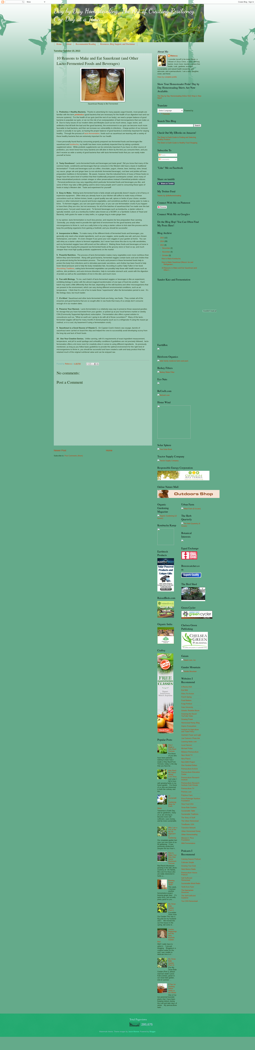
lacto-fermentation (92, 133)
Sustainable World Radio (190, 883)
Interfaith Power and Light (191, 735)
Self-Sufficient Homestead (186, 879)
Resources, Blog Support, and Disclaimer (117, 44)
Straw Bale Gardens (189, 807)
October (165, 255)
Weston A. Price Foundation (187, 839)
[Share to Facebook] (95, 364)
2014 (162, 241)
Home (59, 44)
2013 (162, 245)
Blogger (152, 1032)
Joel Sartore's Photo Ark (190, 738)
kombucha (74, 144)
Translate (166, 114)
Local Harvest (186, 745)
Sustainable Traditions (189, 814)
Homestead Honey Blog (190, 723)
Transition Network (188, 828)
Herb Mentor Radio (188, 869)
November (166, 252)
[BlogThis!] (90, 364)
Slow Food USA (187, 804)
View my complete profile (167, 77)
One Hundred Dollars (189, 765)
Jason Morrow (133, 1032)
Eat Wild (184, 690)
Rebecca (174, 56)
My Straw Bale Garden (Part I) (172, 907)
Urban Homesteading (189, 834)
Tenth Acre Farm (187, 887)
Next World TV (187, 755)
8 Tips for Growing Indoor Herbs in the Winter (172, 988)
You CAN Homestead (189, 901)
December (166, 248)
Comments (164, 159)
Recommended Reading (86, 44)
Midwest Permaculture (189, 752)
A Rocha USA (186, 687)
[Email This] (87, 364)
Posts (162, 155)
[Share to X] (92, 364)
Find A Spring (186, 697)
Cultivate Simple (187, 862)
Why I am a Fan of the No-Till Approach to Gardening (172, 833)
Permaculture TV (187, 788)
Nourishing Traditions (65, 268)
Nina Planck (186, 759)
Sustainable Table (188, 811)
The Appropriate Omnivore (187, 891)
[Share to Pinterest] (97, 364)
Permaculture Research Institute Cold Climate (190, 784)
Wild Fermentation (188, 843)
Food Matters (186, 700)
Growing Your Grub (188, 866)
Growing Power (187, 719)
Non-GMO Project (188, 762)
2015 (162, 238)
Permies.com (186, 792)
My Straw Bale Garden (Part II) (172, 962)
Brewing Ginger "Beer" (171, 882)
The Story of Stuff (188, 818)
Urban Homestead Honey (191, 831)
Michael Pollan (187, 748)
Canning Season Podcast (191, 859)
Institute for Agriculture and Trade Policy (190, 731)
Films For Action (187, 694)
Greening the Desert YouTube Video (189, 715)
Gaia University (187, 707)
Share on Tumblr (166, 183)
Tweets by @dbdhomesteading (169, 196)
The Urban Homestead (190, 821)
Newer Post (60, 450)
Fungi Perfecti (186, 704)
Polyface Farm (187, 795)
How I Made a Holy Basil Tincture (172, 748)
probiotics (79, 115)
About (68, 44)
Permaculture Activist (189, 769)
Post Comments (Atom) (74, 456)
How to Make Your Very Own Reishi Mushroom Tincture (172, 858)
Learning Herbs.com (189, 742)
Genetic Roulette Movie (190, 711)
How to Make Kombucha (171, 259)
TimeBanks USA (187, 824)
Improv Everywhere (188, 726)
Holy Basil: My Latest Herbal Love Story (172, 774)
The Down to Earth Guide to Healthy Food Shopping (177, 143)
